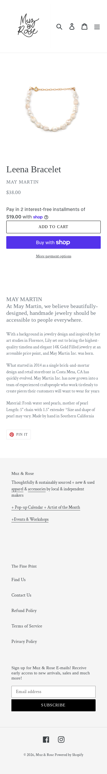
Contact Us (21, 595)
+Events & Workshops (30, 519)
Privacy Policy (24, 642)
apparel (17, 489)
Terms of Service (26, 626)
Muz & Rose (45, 755)
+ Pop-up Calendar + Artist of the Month (45, 507)
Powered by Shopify (69, 755)
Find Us (18, 580)
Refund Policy (24, 611)
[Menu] (97, 26)
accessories (37, 489)
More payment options (53, 256)
